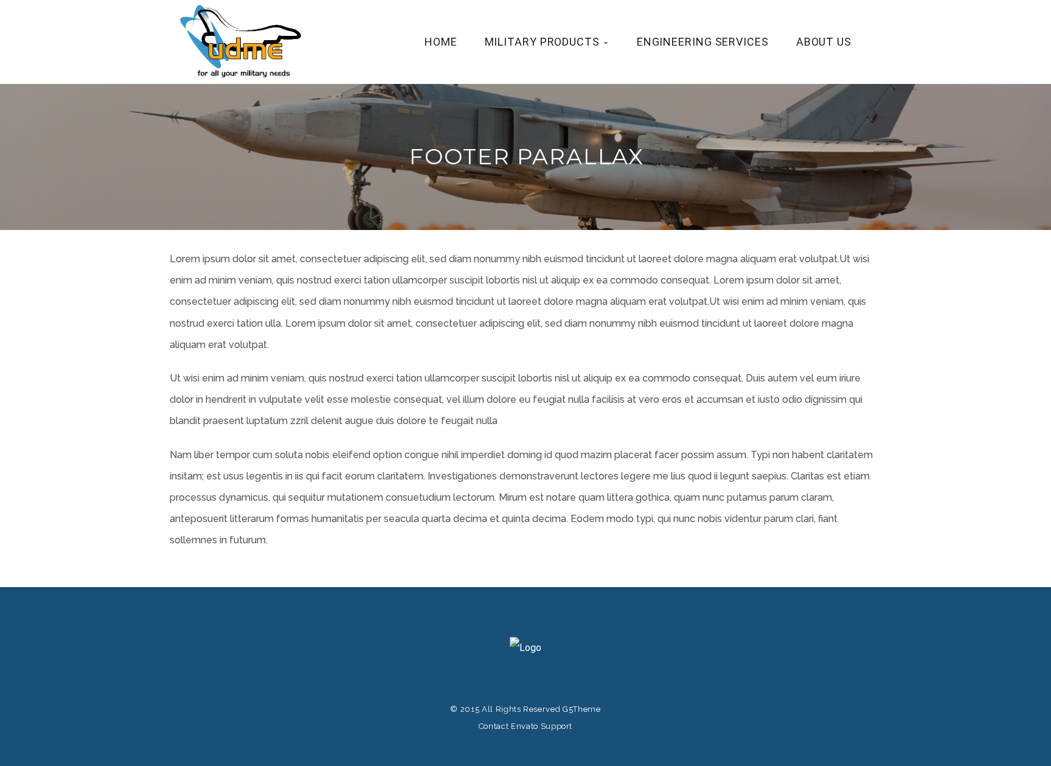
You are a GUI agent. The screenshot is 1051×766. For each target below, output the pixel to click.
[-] (242, 41)
